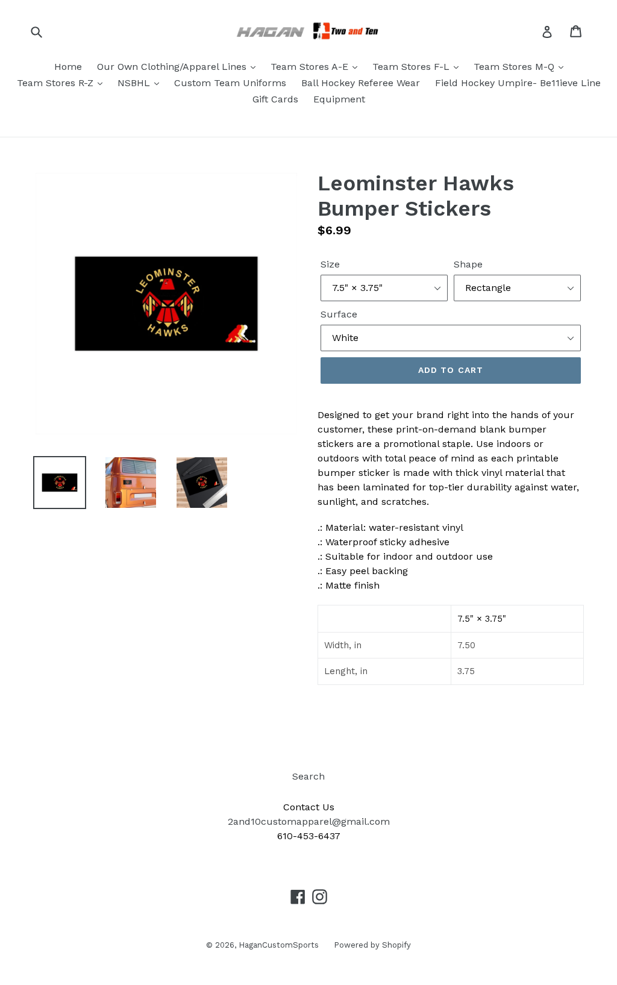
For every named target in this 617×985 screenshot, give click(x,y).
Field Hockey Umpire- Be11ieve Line (518, 83)
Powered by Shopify (372, 944)
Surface (339, 314)
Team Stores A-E (311, 66)
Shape (468, 264)
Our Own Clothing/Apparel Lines (173, 66)
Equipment (339, 99)
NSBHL (135, 83)
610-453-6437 (308, 836)
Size (330, 264)
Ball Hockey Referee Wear (360, 83)
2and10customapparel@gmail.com (309, 821)
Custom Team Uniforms (230, 83)
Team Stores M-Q (515, 66)
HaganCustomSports (279, 944)
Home (68, 66)
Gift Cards (275, 99)
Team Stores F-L (412, 66)
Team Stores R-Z (56, 83)
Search (308, 776)
